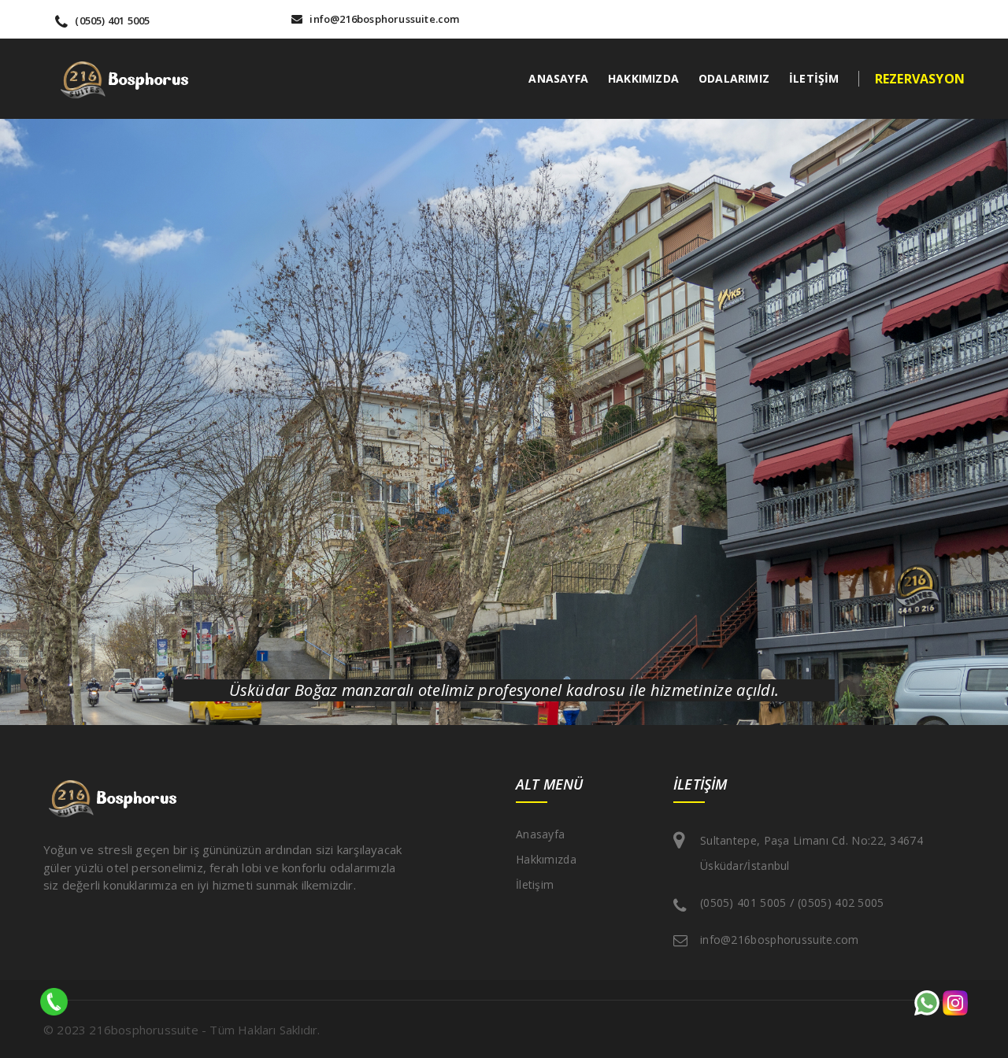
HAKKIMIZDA (643, 78)
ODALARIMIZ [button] (734, 78)
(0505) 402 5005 (841, 902)
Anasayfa (540, 834)
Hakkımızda (546, 859)
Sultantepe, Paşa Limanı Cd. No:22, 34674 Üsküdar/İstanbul (811, 853)
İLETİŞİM (814, 78)
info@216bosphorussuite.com (383, 19)
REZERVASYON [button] (920, 79)
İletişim (535, 884)
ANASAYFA (558, 78)
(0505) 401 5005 (111, 20)
